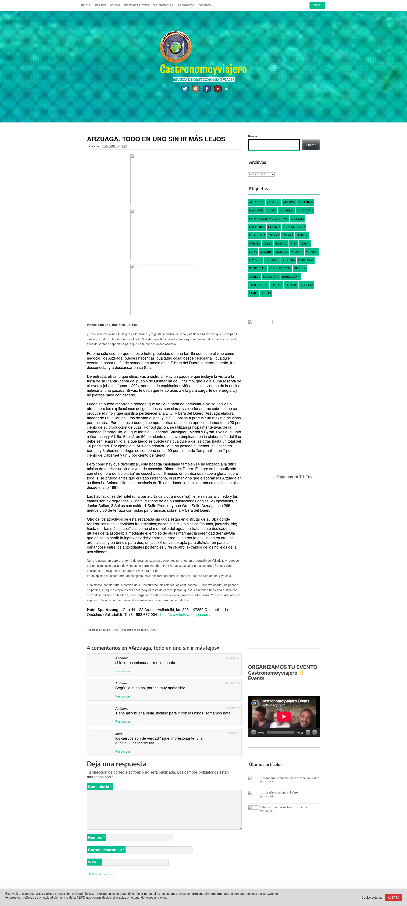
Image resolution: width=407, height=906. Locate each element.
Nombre (96, 837)
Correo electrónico (106, 849)
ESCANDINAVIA (294, 227)
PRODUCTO (186, 5)
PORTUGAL (306, 260)
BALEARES (256, 210)
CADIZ (271, 210)
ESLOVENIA (257, 235)
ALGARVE (273, 202)
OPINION (205, 5)
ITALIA (305, 243)
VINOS (266, 293)
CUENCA (274, 227)
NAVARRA (255, 260)
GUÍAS (115, 5)
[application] (284, 716)
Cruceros (257, 227)
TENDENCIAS (163, 5)
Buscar (252, 136)
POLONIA (288, 260)
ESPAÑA (273, 235)
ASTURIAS (305, 202)
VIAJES (100, 5)
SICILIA (254, 276)
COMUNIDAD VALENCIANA (268, 219)
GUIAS (267, 243)
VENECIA (306, 285)
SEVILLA (300, 268)
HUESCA (281, 243)
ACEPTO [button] (393, 897)
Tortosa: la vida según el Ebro (279, 792)
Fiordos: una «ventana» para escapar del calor (289, 778)
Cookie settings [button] (371, 897)
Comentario (100, 786)
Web (92, 862)
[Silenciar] (308, 732)
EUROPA (302, 235)
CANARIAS (286, 210)
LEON (253, 252)
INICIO (86, 5)
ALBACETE (256, 202)
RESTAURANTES (136, 5)
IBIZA (293, 243)
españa (287, 235)
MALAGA (281, 252)
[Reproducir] (253, 732)
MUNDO (312, 252)
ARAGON (289, 202)
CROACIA (297, 219)
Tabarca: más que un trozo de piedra (283, 807)
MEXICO (297, 252)
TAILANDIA (271, 276)
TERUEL (276, 285)
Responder (122, 671)
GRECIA (254, 243)
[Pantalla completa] (314, 732)
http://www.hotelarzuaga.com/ (185, 614)
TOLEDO (291, 285)
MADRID (266, 252)
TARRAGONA (291, 276)
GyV (124, 146)
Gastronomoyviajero (203, 68)
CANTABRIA (305, 210)
